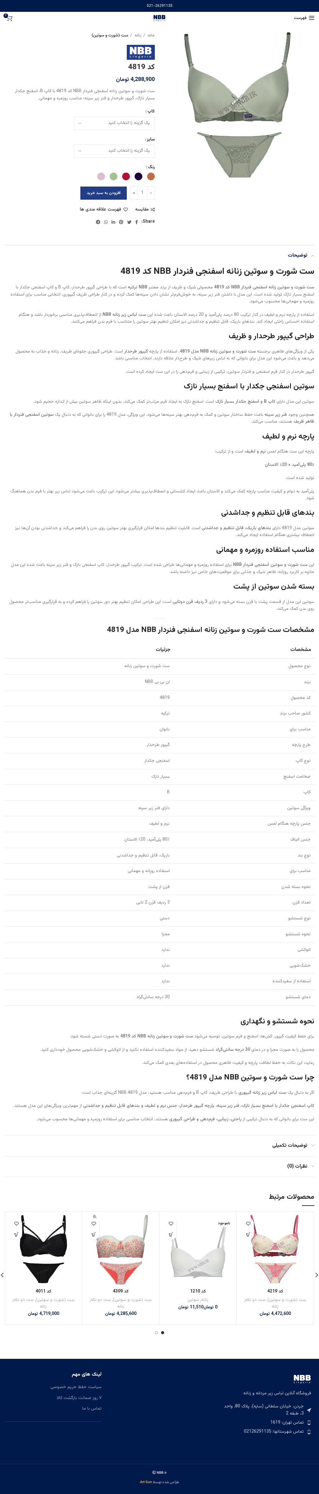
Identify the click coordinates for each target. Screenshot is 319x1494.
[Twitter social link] (129, 222)
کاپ (151, 111)
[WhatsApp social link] (106, 222)
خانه (150, 35)
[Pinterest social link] (121, 222)
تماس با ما (92, 1409)
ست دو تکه (255, 1300)
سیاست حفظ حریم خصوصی (76, 1387)
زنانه (137, 35)
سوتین (193, 1300)
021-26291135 (160, 6)
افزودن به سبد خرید (104, 193)
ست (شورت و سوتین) (110, 35)
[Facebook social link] (136, 222)
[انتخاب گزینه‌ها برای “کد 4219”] (248, 1234)
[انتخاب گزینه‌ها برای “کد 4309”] (93, 1234)
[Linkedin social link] (113, 222)
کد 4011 (43, 1291)
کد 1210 (198, 1291)
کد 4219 (275, 1291)
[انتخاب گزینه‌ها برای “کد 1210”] (171, 1234)
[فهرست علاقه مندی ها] (248, 1223)
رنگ (151, 167)
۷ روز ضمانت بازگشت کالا (79, 1398)
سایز (151, 139)
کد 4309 (121, 1291)
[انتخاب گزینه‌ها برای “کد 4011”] (16, 1234)
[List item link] (266, 1422)
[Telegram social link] (98, 222)
